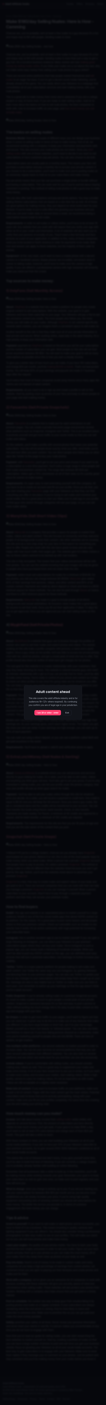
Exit (67, 712)
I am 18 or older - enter (48, 712)
